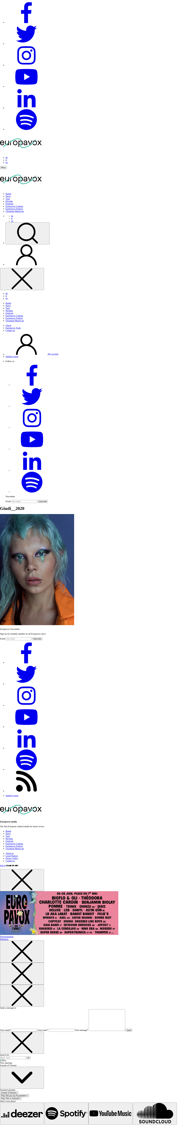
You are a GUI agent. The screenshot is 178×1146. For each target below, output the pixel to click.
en (7, 162)
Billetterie (4, 939)
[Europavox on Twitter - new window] (26, 43)
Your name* (42, 1030)
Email (8, 501)
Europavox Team (13, 328)
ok (28, 1058)
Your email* (5, 1030)
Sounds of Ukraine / (9, 1093)
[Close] (22, 279)
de (7, 157)
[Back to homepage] (21, 153)
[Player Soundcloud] (155, 1114)
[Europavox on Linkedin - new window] (26, 108)
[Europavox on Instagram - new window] (26, 65)
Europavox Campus (14, 206)
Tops (8, 199)
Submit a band (12, 356)
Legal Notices (12, 856)
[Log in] (26, 264)
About (8, 325)
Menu (3, 167)
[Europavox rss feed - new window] (26, 791)
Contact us (10, 330)
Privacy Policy (12, 858)
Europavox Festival (14, 209)
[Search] (28, 233)
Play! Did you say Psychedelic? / (14, 1096)
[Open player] (22, 1078)
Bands (8, 194)
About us (10, 853)
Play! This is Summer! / (10, 1099)
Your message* (81, 1030)
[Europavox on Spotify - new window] (26, 129)
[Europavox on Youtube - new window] (26, 86)
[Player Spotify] (66, 1114)
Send (129, 1030)
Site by (3, 865)
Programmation (6, 936)
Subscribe (43, 501)
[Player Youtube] (110, 1114)
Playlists (9, 201)
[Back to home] (21, 189)
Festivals (9, 204)
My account (52, 354)
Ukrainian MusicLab (15, 211)
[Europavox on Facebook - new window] (26, 22)
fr (6, 160)
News (8, 196)
